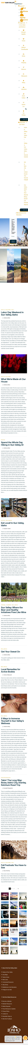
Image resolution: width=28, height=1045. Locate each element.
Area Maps (5, 974)
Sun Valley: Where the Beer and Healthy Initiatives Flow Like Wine (13, 610)
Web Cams (5, 979)
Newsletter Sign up (7, 1016)
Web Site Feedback (7, 1018)
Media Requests (6, 1006)
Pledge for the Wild (7, 989)
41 (18, 888)
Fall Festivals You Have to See (13, 866)
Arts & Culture (6, 309)
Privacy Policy (5, 1011)
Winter (3, 265)
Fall (24, 265)
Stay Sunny (5, 984)
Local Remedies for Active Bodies (10, 670)
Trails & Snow (5, 977)
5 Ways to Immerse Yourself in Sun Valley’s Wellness (12, 721)
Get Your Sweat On (10, 651)
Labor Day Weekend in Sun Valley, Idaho (12, 313)
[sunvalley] (8, 2)
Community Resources (7, 982)
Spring (10, 265)
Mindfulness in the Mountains (9, 987)
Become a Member (7, 1001)
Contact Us (5, 1013)
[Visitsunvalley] (26, 109)
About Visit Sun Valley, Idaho (9, 968)
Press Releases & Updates (8, 1008)
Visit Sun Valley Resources (9, 997)
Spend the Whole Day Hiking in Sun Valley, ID (12, 443)
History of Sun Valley (7, 972)
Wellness (9, 520)
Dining (3, 520)
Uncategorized (5, 777)
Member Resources (7, 1003)
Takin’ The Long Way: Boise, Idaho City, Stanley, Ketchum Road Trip (13, 783)
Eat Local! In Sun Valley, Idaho (12, 524)
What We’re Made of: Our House (13, 380)
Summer (17, 265)
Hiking (3, 439)
